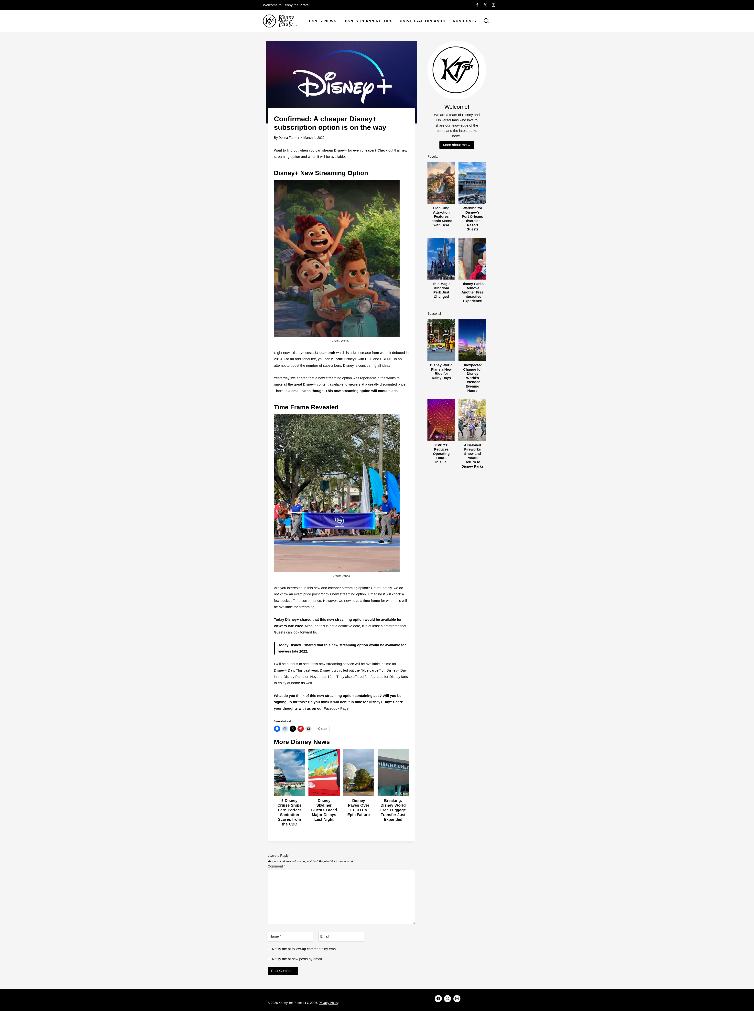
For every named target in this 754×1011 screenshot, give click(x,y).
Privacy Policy (328, 1003)
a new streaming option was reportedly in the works (355, 378)
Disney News (322, 21)
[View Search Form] (486, 21)
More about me (455, 145)
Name (275, 936)
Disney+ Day (396, 670)
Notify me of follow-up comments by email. (305, 949)
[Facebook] (477, 5)
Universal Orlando (423, 21)
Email (325, 936)
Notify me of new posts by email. (297, 959)
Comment (276, 866)
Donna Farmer (288, 138)
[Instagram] (493, 5)
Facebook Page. (337, 708)
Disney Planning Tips (368, 21)
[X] (485, 5)
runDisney (465, 21)
